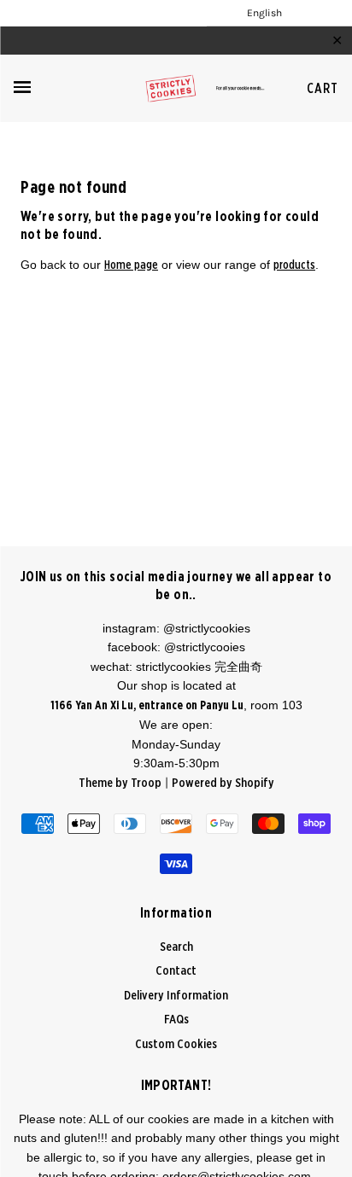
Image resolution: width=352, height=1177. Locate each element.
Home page (131, 265)
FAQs (176, 1019)
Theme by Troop (120, 783)
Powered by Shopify (223, 783)
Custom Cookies (176, 1044)
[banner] (176, 88)
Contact (176, 970)
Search (176, 947)
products (294, 265)
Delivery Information (176, 995)
